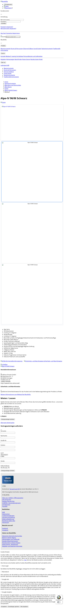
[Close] (1, 14)
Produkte (3, 45)
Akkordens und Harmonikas (13, 85)
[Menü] (61, 595)
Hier (25, 560)
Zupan (6, 88)
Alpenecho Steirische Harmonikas (12, 536)
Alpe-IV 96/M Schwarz (11, 90)
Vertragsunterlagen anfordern (7, 419)
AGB (3, 512)
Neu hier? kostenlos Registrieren (10, 33)
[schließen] (4, 364)
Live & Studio (37, 48)
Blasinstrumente (5, 48)
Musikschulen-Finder (36, 59)
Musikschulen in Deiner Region (11, 543)
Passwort (3, 21)
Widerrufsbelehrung (8, 519)
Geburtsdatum (5, 466)
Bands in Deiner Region (9, 538)
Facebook (5, 528)
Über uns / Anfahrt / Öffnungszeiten (12, 498)
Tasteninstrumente (47, 48)
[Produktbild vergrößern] (32, 122)
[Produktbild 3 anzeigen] (32, 294)
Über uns (3, 62)
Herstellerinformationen (15, 361)
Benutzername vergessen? (8, 28)
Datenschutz (6, 514)
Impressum (5, 522)
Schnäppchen (6, 505)
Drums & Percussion (17, 48)
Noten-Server (26, 59)
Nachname (4, 436)
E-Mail (2, 456)
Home (6, 82)
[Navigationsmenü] (1, 35)
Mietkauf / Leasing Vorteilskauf (14, 56)
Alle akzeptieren (24, 606)
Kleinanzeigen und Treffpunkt (10, 539)
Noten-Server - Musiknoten (10, 544)
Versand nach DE (15, 489)
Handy (2, 461)
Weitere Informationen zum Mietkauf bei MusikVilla (16, 394)
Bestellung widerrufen (8, 521)
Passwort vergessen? (7, 27)
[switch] (58, 602)
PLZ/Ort (3, 445)
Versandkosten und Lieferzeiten (33, 56)
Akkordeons (8, 87)
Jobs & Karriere (6, 499)
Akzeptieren (4, 606)
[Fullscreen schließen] (32, 366)
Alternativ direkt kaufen (7, 423)
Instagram (5, 530)
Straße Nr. (4, 440)
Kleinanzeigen (10, 59)
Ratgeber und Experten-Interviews (12, 546)
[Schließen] (1, 373)
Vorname (3, 431)
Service (3, 53)
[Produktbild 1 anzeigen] (32, 171)
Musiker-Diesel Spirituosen (10, 541)
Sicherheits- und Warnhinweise (52, 361)
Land (2, 453)
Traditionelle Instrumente (11, 77)
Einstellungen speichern (13, 606)
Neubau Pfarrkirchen (8, 501)
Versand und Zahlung (8, 517)
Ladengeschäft (5, 65)
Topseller (4, 506)
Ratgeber (3, 59)
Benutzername (5, 20)
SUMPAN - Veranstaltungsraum (11, 503)
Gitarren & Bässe (28, 48)
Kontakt (3, 56)
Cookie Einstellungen (8, 516)
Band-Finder (18, 59)
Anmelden (3, 23)
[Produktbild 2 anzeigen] (32, 232)
